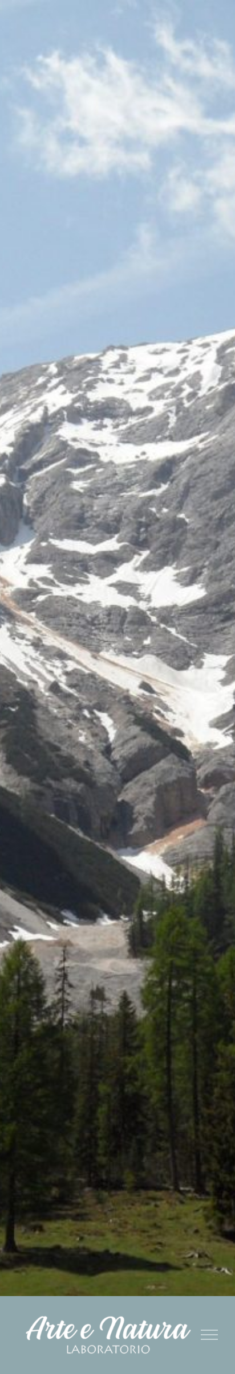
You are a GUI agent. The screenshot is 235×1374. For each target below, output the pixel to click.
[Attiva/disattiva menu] (209, 1335)
